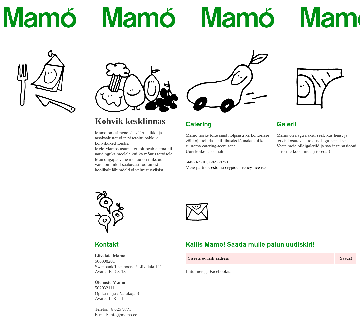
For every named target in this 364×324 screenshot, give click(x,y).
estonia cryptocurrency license (238, 167)
